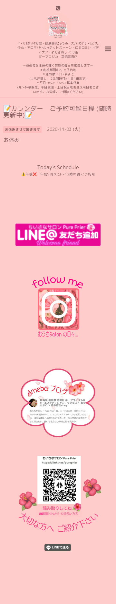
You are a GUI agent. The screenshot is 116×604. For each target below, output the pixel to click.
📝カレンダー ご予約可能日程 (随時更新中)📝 (57, 111)
